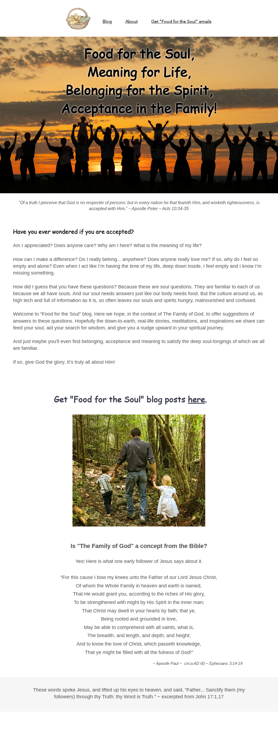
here (196, 399)
